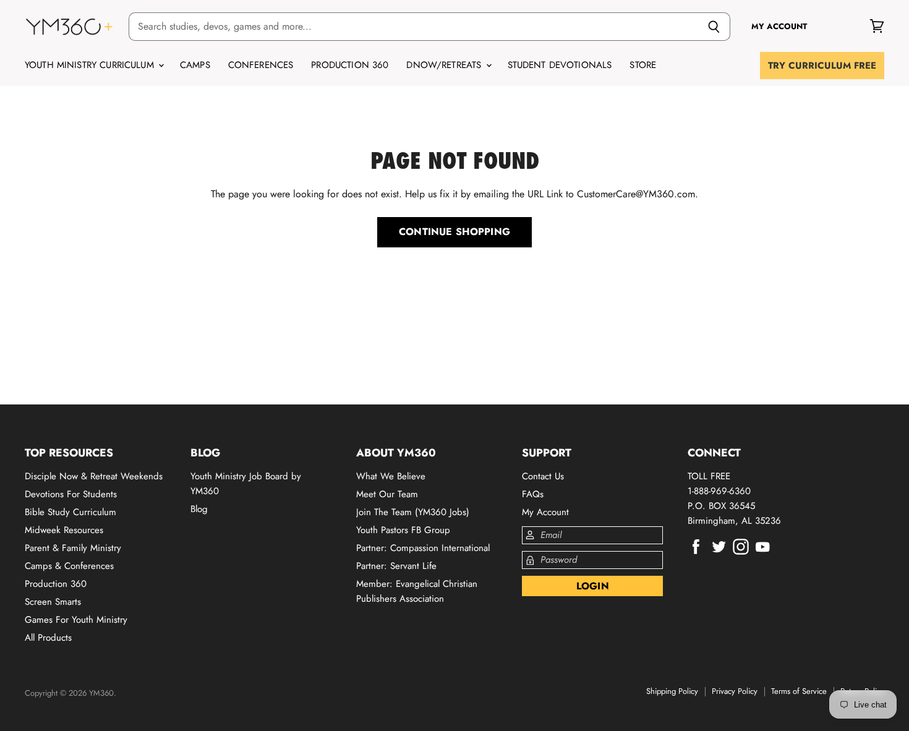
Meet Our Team (387, 494)
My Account (545, 512)
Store (642, 65)
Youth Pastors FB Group (403, 530)
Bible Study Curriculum (70, 512)
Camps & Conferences (69, 566)
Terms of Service (799, 691)
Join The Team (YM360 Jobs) (412, 512)
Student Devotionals (560, 65)
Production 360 (349, 65)
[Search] (714, 26)
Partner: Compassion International (423, 548)
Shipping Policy (672, 691)
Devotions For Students (71, 494)
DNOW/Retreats (445, 65)
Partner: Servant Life (396, 566)
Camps (195, 65)
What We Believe (390, 476)
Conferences (261, 65)
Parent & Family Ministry (73, 548)
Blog (199, 509)
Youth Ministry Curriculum (91, 65)
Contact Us (543, 476)
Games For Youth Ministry (76, 619)
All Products (48, 637)
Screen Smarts (53, 602)
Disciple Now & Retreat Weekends (94, 476)
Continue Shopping (454, 231)
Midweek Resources (64, 530)
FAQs (533, 494)
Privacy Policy (735, 691)
